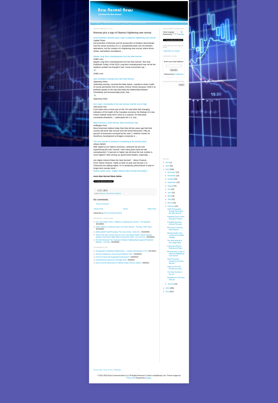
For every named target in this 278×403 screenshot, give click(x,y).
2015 (167, 162)
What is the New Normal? (112, 23)
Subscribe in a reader (171, 51)
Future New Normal (138, 23)
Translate (180, 34)
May (169, 196)
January (171, 284)
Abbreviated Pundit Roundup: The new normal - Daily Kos (118, 232)
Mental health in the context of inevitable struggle (175, 235)
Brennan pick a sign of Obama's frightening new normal (175, 254)
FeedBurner (179, 74)
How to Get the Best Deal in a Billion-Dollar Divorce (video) (118, 263)
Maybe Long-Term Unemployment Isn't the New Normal (117, 56)
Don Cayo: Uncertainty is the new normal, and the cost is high (120, 104)
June (170, 193)
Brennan (103, 193)
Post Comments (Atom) (113, 213)
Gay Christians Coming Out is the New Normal (113, 79)
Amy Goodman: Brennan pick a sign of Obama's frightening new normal (124, 38)
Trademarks (117, 370)
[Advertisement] (171, 121)
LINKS (126, 23)
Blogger (148, 378)
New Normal (110, 193)
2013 (167, 169)
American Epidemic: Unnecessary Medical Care (114, 254)
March (170, 203)
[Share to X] (102, 190)
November (172, 176)
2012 (167, 288)
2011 (167, 292)
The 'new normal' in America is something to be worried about (119, 141)
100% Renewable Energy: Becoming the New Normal (175, 211)
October (171, 179)
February (171, 206)
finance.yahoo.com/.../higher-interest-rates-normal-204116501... (121, 171)
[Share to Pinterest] (107, 190)
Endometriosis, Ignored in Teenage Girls (111, 260)
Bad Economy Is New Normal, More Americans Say (115, 123)
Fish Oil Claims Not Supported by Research (112, 257)
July (169, 189)
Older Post (152, 209)
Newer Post (98, 209)
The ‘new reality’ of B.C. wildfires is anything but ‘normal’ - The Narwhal (123, 222)
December (172, 172)
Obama (118, 193)
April (170, 199)
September (172, 182)
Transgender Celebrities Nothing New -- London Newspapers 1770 (121, 251)
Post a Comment (102, 204)
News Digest (96, 23)
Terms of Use (108, 370)
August (170, 186)
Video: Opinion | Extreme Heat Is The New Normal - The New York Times (124, 227)
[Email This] (98, 190)
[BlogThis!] (100, 190)
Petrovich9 (130, 378)
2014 (167, 166)
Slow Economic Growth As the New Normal (175, 261)
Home (125, 209)
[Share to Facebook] (104, 190)
